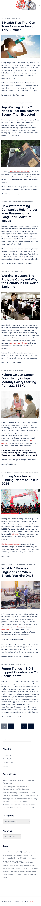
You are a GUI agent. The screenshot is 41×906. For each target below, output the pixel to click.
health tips (16, 18)
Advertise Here (8, 759)
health (7, 861)
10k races (15, 534)
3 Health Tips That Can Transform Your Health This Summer (18, 26)
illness (15, 865)
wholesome (32, 874)
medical (18, 868)
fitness (23, 858)
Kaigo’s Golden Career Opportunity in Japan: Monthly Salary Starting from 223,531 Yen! (18, 380)
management (7, 868)
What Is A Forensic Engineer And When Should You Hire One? (17, 572)
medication (25, 868)
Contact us (7, 755)
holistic (11, 865)
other (21, 871)
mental (12, 871)
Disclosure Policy (9, 762)
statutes (10, 874)
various (24, 874)
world (5, 877)
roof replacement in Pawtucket (19, 172)
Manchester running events (11, 544)
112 (24, 726)
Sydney (31, 901)
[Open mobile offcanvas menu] (2, 5)
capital (30, 852)
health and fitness (21, 472)
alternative (6, 852)
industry (20, 866)
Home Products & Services (23, 103)
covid (16, 855)
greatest (33, 858)
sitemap (6, 766)
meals (13, 868)
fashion (13, 858)
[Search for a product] (39, 5)
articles (13, 852)
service (5, 874)
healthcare (18, 861)
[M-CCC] (20, 5)
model (17, 871)
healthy (5, 866)
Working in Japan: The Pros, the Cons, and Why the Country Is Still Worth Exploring (19, 281)
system (18, 874)
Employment (19, 271)
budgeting (25, 852)
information (27, 866)
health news (33, 472)
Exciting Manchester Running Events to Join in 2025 (20, 479)
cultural (20, 855)
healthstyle (28, 862)
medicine (34, 868)
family (9, 858)
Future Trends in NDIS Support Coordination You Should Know (20, 672)
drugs (5, 858)
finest (18, 858)
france (28, 858)
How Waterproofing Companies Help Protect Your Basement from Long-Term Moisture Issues (19, 213)
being (19, 851)
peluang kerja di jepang (18, 343)
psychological (27, 871)
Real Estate (31, 564)
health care (20, 664)
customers (25, 855)
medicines (5, 871)
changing (35, 852)
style (13, 874)
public (34, 871)
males (33, 865)
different (31, 855)
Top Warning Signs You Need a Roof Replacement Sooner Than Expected (20, 110)
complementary (8, 855)
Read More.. (20, 95)
